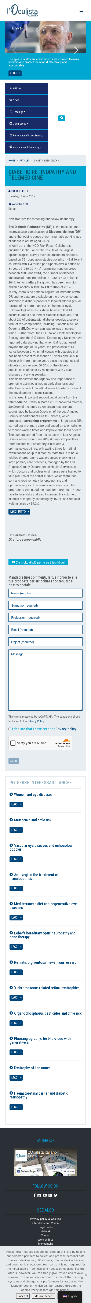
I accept (23, 1296)
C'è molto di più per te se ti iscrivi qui (40, 562)
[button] (61, 118)
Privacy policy (65, 729)
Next (76, 50)
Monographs (45, 1243)
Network (46, 1231)
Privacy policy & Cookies (45, 1219)
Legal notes (46, 1227)
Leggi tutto (18, 511)
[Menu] (81, 10)
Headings (17, 112)
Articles (24, 160)
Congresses (19, 123)
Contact (45, 1235)
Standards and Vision (45, 1223)
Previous (14, 50)
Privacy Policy (36, 721)
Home (11, 160)
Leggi (13, 73)
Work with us (46, 1239)
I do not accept (44, 1296)
